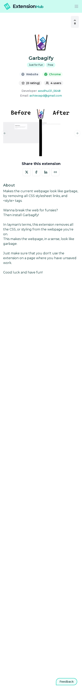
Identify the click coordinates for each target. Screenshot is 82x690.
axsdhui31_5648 (49, 91)
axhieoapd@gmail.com (45, 95)
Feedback (67, 681)
